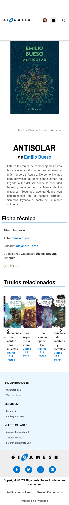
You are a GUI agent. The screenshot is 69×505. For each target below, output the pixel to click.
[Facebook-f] (16, 469)
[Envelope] (52, 469)
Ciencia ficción (38, 130)
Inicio (21, 130)
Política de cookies (18, 492)
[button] (53, 20)
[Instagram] (40, 469)
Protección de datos (50, 492)
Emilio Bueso (37, 157)
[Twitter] (28, 469)
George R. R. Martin (11, 356)
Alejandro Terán (27, 246)
